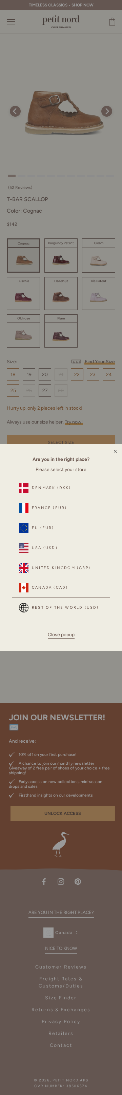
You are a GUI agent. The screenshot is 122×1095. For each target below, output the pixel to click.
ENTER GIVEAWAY (61, 633)
